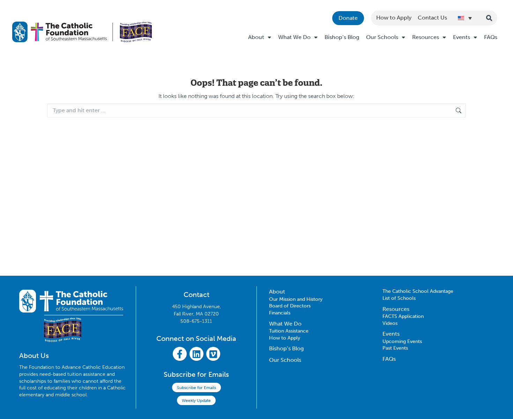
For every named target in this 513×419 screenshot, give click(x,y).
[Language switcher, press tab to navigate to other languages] (465, 18)
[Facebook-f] (180, 354)
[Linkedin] (196, 354)
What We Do (294, 37)
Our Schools (382, 37)
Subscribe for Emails (196, 387)
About (256, 37)
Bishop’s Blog (342, 37)
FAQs (490, 37)
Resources (425, 37)
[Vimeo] (213, 354)
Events (461, 37)
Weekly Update (196, 400)
